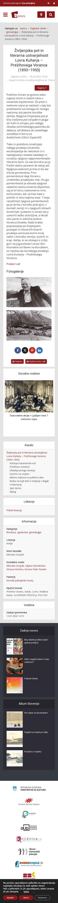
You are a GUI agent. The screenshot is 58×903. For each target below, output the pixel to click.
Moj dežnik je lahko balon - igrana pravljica (36, 641)
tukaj (26, 891)
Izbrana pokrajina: (19, 3)
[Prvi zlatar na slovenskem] (15, 719)
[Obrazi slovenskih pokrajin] (29, 852)
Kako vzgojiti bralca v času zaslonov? (36, 660)
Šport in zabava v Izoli (37, 415)
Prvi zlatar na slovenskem (36, 713)
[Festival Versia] (15, 685)
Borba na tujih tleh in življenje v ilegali (29, 481)
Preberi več (13, 264)
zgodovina (22, 532)
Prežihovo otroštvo (20, 466)
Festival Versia (31, 678)
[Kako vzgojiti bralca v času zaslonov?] (15, 666)
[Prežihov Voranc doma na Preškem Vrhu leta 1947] (29, 292)
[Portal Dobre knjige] (29, 864)
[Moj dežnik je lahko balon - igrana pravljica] (15, 646)
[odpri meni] (5, 14)
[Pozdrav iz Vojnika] (15, 758)
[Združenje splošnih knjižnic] (29, 876)
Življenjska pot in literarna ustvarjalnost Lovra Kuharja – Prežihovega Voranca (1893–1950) (26, 456)
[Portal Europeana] (29, 814)
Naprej (40, 87)
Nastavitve (42, 897)
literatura (11, 532)
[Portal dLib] (29, 827)
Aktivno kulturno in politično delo (27, 477)
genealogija (35, 532)
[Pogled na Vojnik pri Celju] (15, 739)
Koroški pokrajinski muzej (19, 580)
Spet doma (15, 488)
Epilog (13, 491)
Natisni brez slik (37, 361)
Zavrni (26, 897)
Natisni (18, 361)
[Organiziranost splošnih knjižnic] (29, 801)
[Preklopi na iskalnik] (51, 14)
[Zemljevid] (41, 14)
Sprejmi (10, 897)
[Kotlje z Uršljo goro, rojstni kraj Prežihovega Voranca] (29, 325)
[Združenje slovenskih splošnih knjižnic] (29, 839)
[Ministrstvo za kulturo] (29, 789)
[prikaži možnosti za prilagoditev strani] (49, 3)
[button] (45, 408)
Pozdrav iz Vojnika (32, 751)
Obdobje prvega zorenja (22, 470)
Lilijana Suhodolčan (35, 565)
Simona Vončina (14, 569)
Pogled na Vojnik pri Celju (36, 732)
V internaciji (16, 484)
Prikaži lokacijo (14, 510)
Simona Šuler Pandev (35, 569)
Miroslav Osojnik (15, 565)
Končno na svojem (19, 473)
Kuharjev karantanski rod (23, 463)
